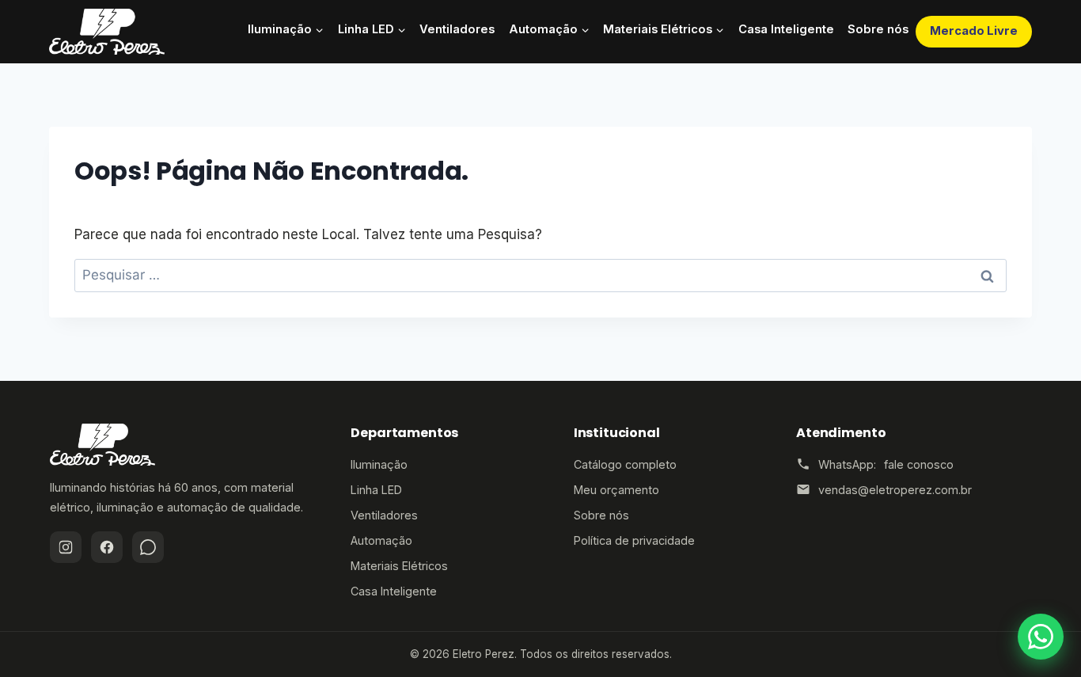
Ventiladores (457, 29)
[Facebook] (107, 547)
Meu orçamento (616, 489)
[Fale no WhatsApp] (1041, 637)
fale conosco (919, 464)
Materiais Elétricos (399, 565)
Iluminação (379, 464)
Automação (381, 540)
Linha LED (376, 489)
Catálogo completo (625, 464)
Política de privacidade (634, 540)
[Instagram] (66, 547)
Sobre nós (878, 29)
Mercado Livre (974, 31)
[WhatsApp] (148, 547)
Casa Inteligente (786, 29)
